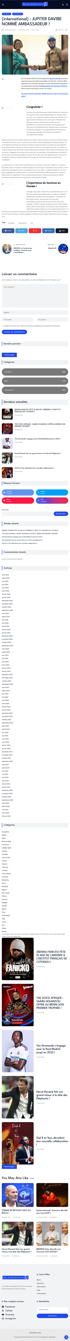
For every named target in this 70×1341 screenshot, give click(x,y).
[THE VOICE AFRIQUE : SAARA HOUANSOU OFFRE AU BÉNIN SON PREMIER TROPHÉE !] (7, 428)
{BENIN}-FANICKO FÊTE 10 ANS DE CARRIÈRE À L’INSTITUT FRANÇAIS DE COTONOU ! (30, 530)
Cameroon (40, 1283)
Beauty (4, 835)
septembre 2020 (7, 800)
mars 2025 (5, 626)
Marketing (5, 880)
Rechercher (5, 510)
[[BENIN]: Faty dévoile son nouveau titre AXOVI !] (52, 1234)
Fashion (4, 864)
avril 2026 (5, 588)
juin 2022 (5, 732)
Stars (3, 912)
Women (4, 931)
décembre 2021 (7, 752)
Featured (5, 867)
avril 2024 (5, 662)
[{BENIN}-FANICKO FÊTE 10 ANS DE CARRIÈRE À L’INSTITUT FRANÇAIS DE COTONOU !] (7, 414)
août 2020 (5, 803)
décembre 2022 (7, 713)
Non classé (5, 893)
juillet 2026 (6, 578)
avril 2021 (5, 777)
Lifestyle (5, 877)
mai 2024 (5, 658)
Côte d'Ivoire (41, 1287)
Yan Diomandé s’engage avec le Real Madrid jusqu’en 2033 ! (37, 439)
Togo (3, 919)
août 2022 (5, 726)
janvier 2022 (6, 748)
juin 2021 (5, 771)
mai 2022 (5, 736)
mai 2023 (5, 697)
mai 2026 (5, 584)
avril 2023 (5, 700)
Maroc (4, 883)
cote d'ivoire (6, 857)
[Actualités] (35, 372)
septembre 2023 (7, 684)
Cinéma (4, 851)
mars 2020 (5, 813)
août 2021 (5, 765)
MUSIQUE (5, 886)
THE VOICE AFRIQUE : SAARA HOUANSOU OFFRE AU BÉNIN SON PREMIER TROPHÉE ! (30, 533)
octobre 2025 (6, 607)
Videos (4, 928)
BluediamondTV (11, 30)
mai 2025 (5, 620)
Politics (4, 896)
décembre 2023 (7, 674)
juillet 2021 (5, 768)
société (4, 906)
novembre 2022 (7, 716)
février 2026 (6, 594)
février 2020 (6, 816)
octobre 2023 (6, 681)
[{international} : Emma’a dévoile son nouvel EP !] (52, 1195)
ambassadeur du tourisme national (53, 86)
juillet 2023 (6, 691)
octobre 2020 (6, 797)
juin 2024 (5, 655)
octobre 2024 (6, 642)
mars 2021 (5, 781)
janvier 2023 (6, 710)
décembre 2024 (7, 636)
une (32, 223)
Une (3, 925)
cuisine (4, 861)
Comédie (5, 854)
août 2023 (5, 687)
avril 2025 (5, 623)
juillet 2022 (6, 729)
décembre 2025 (7, 600)
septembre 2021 (7, 761)
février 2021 (6, 784)
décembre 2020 (7, 790)
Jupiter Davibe (55, 78)
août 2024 (5, 649)
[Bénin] (35, 381)
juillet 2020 (6, 806)
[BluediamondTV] (35, 4)
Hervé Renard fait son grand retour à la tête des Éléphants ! (38, 453)
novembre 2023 (7, 678)
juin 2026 (5, 581)
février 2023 (6, 707)
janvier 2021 (6, 787)
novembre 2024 (7, 639)
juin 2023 (5, 694)
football (4, 870)
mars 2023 (5, 703)
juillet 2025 (6, 617)
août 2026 (5, 575)
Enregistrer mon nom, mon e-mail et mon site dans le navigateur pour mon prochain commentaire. (32, 326)
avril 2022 (5, 739)
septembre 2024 (7, 646)
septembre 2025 (7, 610)
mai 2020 (5, 810)
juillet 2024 (6, 652)
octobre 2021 (6, 758)
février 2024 (6, 668)
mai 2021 (5, 774)
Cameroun (5, 845)
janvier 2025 (6, 633)
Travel (4, 922)
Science (4, 899)
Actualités (6, 14)
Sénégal (4, 902)
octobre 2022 (6, 719)
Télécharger (9, 355)
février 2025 (6, 629)
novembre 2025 (7, 604)
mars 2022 (5, 742)
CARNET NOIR (6, 848)
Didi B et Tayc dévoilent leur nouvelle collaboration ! (34, 468)
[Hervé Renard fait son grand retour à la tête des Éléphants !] (7, 458)
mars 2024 (5, 665)
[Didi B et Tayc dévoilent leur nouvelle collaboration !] (7, 472)
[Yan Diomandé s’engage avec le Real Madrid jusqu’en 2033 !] (7, 443)
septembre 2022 (7, 723)
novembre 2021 (7, 755)
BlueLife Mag (6, 841)
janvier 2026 (6, 597)
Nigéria (4, 890)
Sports (4, 909)
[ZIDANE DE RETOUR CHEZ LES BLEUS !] (18, 1195)
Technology (6, 915)
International (18, 14)
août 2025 (5, 613)
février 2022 (6, 745)
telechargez (9, 1167)
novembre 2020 (7, 793)
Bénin (4, 838)
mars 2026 (5, 591)
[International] (35, 390)
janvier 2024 (6, 671)
